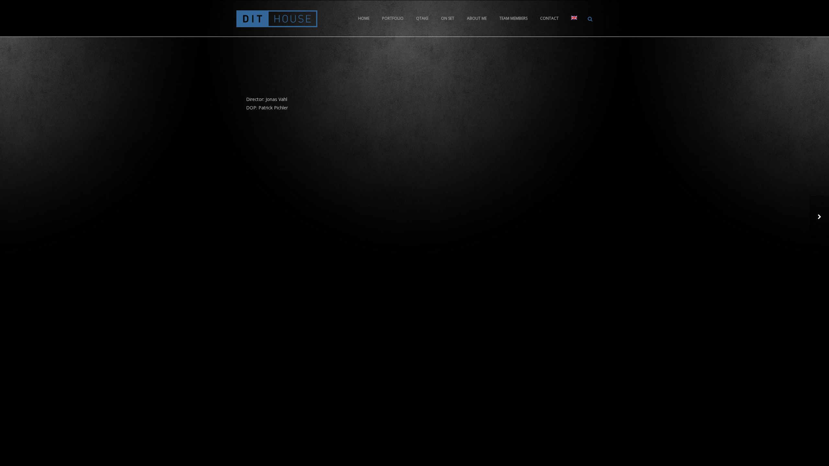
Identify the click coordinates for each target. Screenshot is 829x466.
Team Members (513, 18)
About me (477, 18)
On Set (447, 18)
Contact (549, 18)
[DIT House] (276, 18)
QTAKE (422, 18)
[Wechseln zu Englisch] (574, 18)
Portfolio (392, 18)
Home (363, 18)
